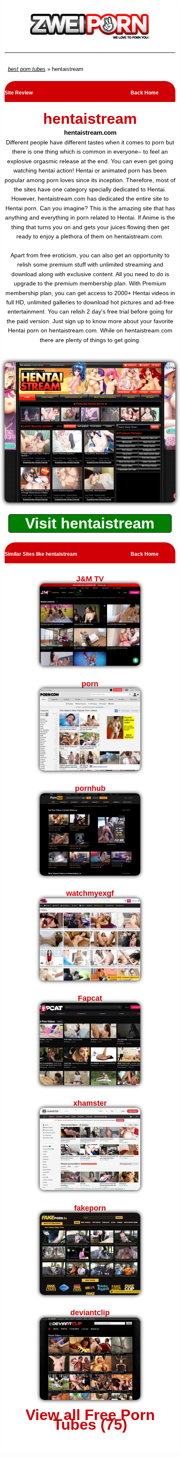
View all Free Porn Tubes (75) (90, 1419)
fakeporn (90, 1208)
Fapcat (90, 998)
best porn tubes (27, 69)
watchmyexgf (90, 893)
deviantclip (90, 1312)
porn (90, 684)
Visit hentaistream (89, 523)
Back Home (145, 93)
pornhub (90, 788)
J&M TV (90, 579)
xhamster (90, 1103)
